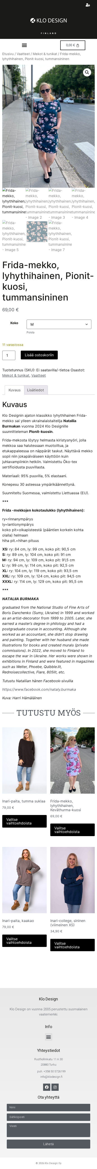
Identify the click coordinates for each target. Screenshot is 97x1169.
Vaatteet (23, 54)
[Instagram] (55, 1087)
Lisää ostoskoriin (39, 355)
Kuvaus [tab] (15, 390)
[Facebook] (46, 1087)
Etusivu (8, 54)
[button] (24, 45)
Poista (31, 332)
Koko (14, 323)
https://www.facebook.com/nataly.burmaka (39, 689)
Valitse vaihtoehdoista (19, 821)
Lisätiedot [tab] (35, 390)
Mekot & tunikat (45, 54)
